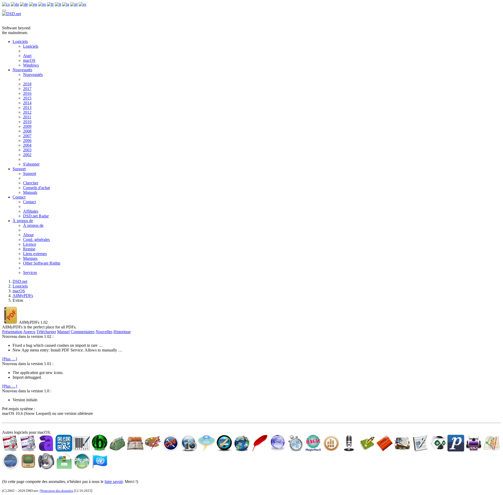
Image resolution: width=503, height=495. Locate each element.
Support (19, 169)
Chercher (30, 183)
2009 (27, 126)
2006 (27, 140)
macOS (29, 60)
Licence (29, 244)
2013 (27, 107)
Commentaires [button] (83, 331)
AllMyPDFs (23, 295)
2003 (27, 150)
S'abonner (31, 164)
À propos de (23, 220)
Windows (31, 65)
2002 (27, 154)
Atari (27, 55)
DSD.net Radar (36, 216)
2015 (27, 98)
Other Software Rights (41, 263)
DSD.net (20, 281)
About (28, 235)
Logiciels (20, 41)
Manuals (30, 192)
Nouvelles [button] (104, 331)
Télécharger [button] (46, 331)
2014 (27, 103)
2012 (27, 112)
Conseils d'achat (36, 187)
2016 (27, 93)
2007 (27, 136)
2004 (27, 145)
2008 (27, 131)
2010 (27, 121)
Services (30, 272)
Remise (29, 249)
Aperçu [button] (29, 331)
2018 (27, 84)
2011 (27, 117)
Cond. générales (36, 239)
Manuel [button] (63, 331)
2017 (27, 88)
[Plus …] (9, 359)
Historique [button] (122, 331)
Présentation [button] (12, 331)
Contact (19, 197)
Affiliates (30, 211)
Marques (30, 258)
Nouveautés (22, 70)
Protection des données (56, 491)
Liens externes (35, 253)
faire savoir (114, 481)
